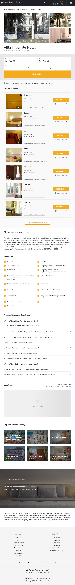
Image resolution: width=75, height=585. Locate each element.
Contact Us (56, 537)
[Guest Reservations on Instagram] (37, 562)
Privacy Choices (54, 550)
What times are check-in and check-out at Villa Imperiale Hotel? (28, 337)
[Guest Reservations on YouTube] (54, 562)
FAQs (18, 540)
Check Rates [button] (61, 100)
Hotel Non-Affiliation (18, 556)
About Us (18, 537)
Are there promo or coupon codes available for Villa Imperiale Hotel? (29, 375)
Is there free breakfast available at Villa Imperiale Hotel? (25, 359)
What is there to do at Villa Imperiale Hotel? (21, 364)
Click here (50, 520)
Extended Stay (56, 548)
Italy (18, 10)
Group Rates (56, 543)
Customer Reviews (18, 543)
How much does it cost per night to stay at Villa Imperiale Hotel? (28, 332)
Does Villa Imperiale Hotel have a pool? (18, 343)
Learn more (48, 83)
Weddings (56, 545)
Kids (51, 66)
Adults (30, 66)
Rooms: (7, 66)
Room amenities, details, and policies (34, 108)
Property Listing (18, 553)
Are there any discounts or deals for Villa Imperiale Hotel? (26, 369)
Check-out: (42, 59)
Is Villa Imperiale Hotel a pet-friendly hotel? (20, 353)
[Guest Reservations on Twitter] (28, 562)
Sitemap (18, 550)
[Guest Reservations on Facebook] (20, 562)
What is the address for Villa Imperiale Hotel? (21, 321)
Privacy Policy (18, 548)
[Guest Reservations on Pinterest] (46, 562)
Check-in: (8, 59)
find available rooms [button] (37, 222)
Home (5, 10)
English (44, 3)
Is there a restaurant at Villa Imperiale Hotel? (21, 348)
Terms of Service (18, 545)
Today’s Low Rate (61, 104)
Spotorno (24, 10)
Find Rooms (37, 74)
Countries (12, 10)
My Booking (56, 540)
